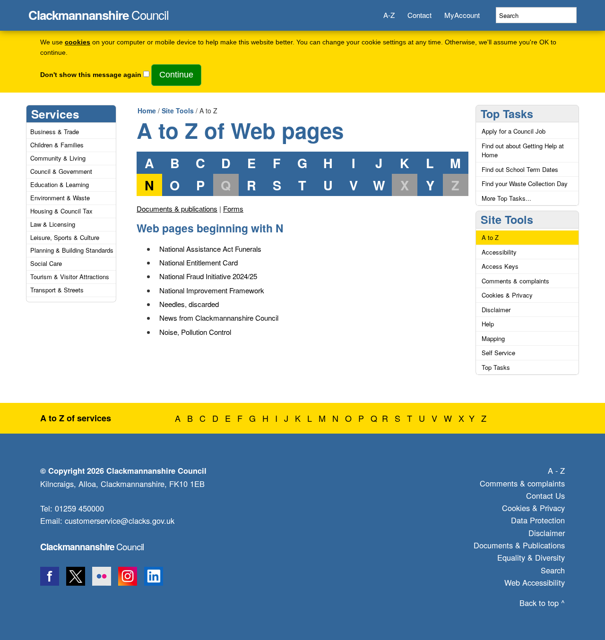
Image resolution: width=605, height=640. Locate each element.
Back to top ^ (542, 602)
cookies (77, 42)
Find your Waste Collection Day (525, 183)
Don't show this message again (90, 74)
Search (553, 570)
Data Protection (538, 520)
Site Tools (178, 110)
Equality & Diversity (531, 557)
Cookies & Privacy (507, 294)
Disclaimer (496, 309)
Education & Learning (59, 184)
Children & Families (57, 144)
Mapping (493, 338)
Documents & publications (177, 208)
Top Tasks (507, 113)
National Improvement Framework (211, 290)
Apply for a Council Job (513, 131)
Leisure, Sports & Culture (64, 237)
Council (98, 12)
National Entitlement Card (198, 262)
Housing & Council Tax (61, 210)
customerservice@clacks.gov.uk (119, 520)
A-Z (389, 15)
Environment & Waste (60, 197)
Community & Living (58, 158)
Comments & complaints (515, 280)
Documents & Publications (519, 545)
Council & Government (61, 171)
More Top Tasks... (506, 198)
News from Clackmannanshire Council (218, 318)
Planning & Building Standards (71, 250)
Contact (419, 15)
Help (488, 323)
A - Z (556, 470)
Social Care (46, 263)
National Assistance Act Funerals (210, 249)
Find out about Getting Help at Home (523, 150)
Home (147, 110)
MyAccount (462, 15)
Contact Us (545, 495)
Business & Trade (54, 131)
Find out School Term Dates (520, 169)
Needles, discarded (189, 304)
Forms (233, 208)
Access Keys (500, 266)
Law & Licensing (52, 224)
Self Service (498, 352)
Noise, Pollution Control (195, 332)
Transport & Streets (57, 289)
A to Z (490, 237)
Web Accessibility (534, 582)
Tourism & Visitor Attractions (69, 276)
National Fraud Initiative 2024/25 (208, 276)
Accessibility (499, 251)
